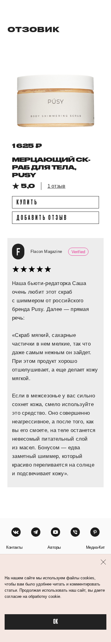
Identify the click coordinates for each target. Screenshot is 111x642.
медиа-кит (95, 547)
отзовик (33, 29)
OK (55, 622)
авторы (54, 547)
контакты (14, 547)
